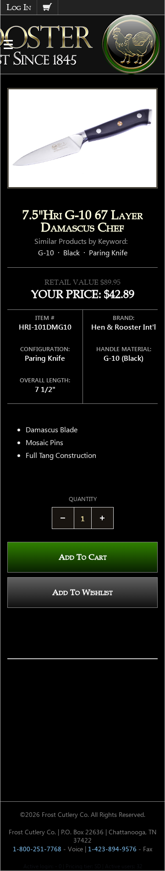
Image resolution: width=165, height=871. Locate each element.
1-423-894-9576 (112, 848)
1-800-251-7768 (37, 848)
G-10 (46, 252)
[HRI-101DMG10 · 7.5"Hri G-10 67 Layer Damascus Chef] (82, 138)
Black (71, 252)
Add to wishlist (82, 592)
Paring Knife (108, 252)
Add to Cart (83, 557)
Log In (18, 7)
